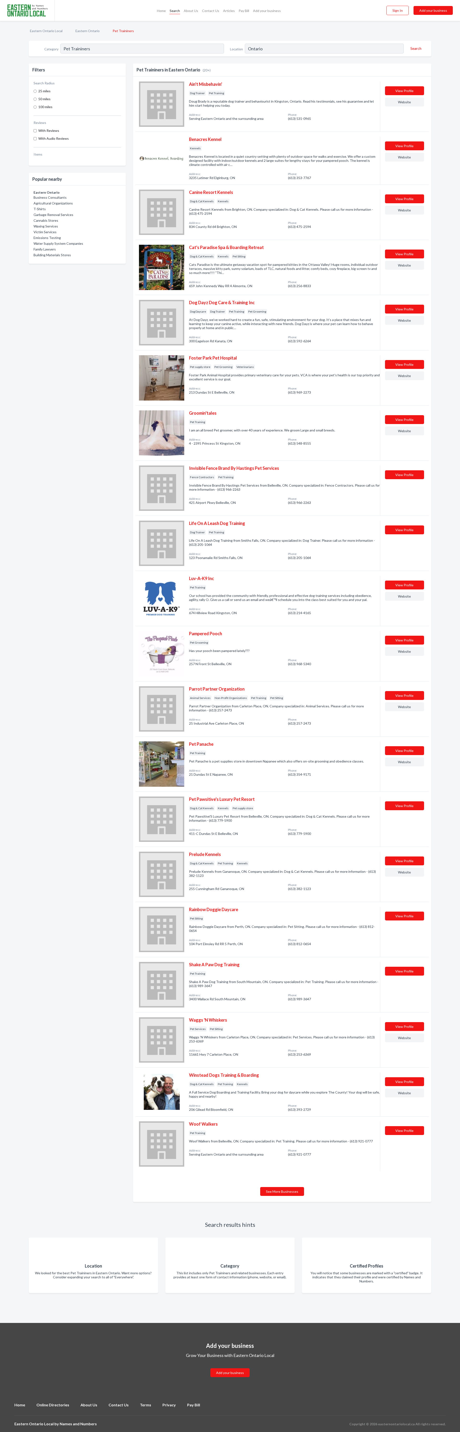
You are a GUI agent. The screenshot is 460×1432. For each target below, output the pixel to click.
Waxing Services (46, 226)
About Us (191, 11)
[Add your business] (230, 1367)
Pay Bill (244, 11)
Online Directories (52, 1405)
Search (175, 11)
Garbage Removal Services (53, 215)
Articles (229, 11)
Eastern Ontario (87, 31)
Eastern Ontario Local (46, 31)
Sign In (397, 10)
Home (161, 11)
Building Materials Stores (52, 255)
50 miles (44, 99)
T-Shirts (40, 209)
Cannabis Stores (46, 220)
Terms (145, 1405)
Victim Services (45, 232)
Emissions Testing (47, 238)
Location (236, 49)
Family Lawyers (45, 249)
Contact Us (210, 11)
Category (51, 49)
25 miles (44, 91)
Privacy (169, 1405)
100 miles (45, 107)
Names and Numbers (78, 1423)
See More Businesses (282, 1191)
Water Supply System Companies (58, 243)
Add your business (267, 11)
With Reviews (48, 130)
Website (404, 102)
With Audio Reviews (53, 138)
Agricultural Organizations (53, 203)
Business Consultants (50, 197)
